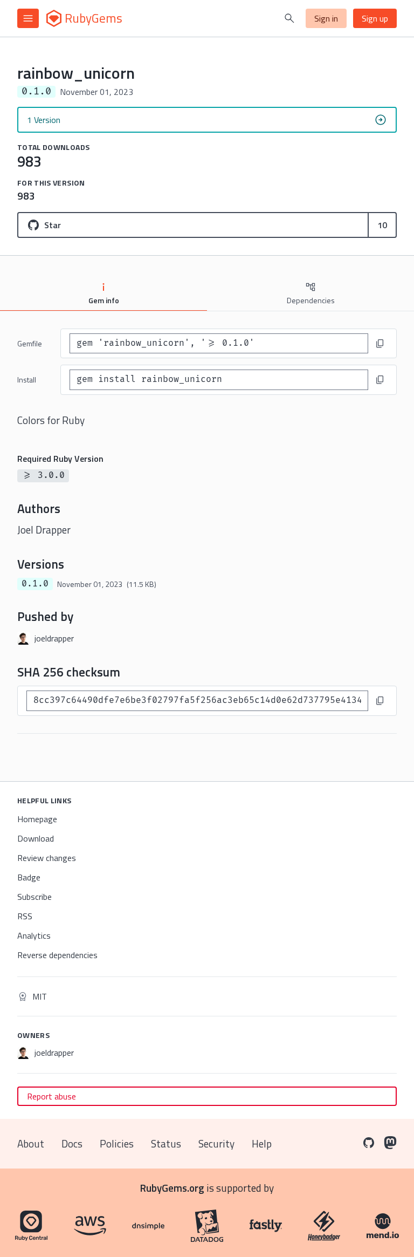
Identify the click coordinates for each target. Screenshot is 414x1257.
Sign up (375, 18)
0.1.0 (35, 583)
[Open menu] (28, 18)
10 (382, 224)
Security (216, 1143)
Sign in (326, 18)
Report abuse (51, 1096)
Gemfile (29, 343)
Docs (71, 1143)
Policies (117, 1143)
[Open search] (289, 18)
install (26, 379)
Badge (28, 877)
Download (35, 838)
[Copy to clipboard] (380, 343)
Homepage (37, 818)
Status (166, 1143)
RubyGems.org (172, 1187)
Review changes (46, 857)
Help (262, 1143)
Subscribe (34, 896)
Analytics (34, 935)
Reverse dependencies (57, 954)
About (30, 1143)
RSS (24, 916)
